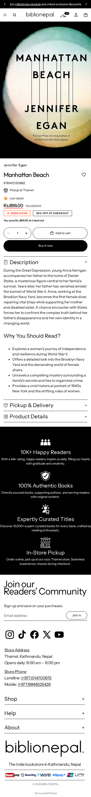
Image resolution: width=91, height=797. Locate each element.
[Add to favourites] (83, 174)
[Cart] (86, 15)
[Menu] (5, 15)
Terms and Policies (45, 793)
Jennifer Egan (15, 165)
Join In (76, 615)
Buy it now (45, 246)
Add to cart (62, 233)
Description (24, 262)
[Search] (14, 15)
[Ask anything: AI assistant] (64, 15)
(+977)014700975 (36, 678)
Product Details (29, 416)
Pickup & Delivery (31, 405)
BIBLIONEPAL (50, 784)
